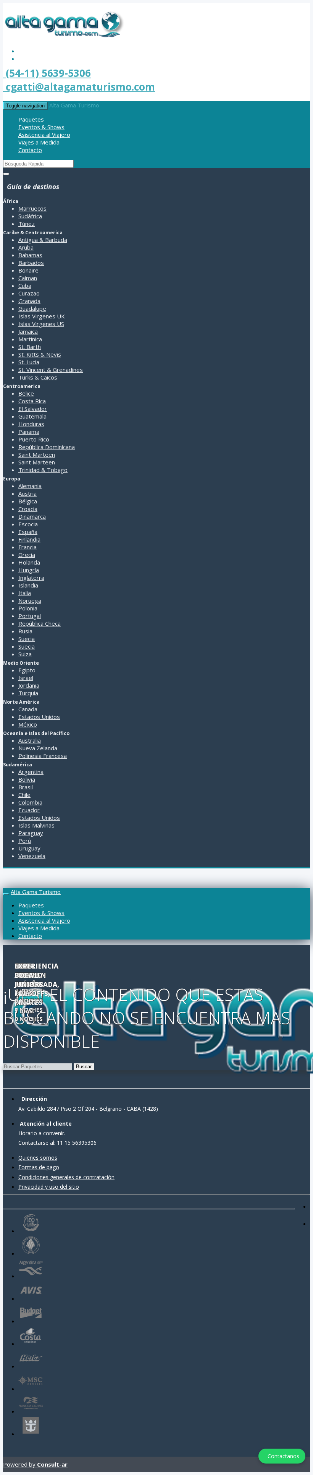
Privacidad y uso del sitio (48, 1186)
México (27, 724)
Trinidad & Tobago (43, 470)
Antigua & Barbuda (42, 239)
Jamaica (28, 331)
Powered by (35, 1464)
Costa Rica (32, 401)
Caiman (27, 278)
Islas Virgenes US (41, 324)
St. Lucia (28, 362)
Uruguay (29, 848)
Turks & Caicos (37, 377)
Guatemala (32, 416)
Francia (27, 547)
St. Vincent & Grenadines (50, 369)
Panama (28, 431)
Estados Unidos (39, 716)
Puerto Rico (33, 439)
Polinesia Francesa (42, 755)
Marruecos (32, 208)
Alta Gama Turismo (74, 105)
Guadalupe (32, 308)
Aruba (26, 247)
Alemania (30, 486)
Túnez (26, 223)
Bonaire (28, 270)
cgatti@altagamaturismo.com (79, 87)
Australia (29, 740)
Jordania (28, 685)
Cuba (24, 285)
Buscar (84, 1066)
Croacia (27, 509)
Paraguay (30, 833)
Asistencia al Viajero (44, 134)
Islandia (28, 585)
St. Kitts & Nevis (39, 354)
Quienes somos (37, 1157)
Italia (24, 593)
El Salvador (32, 408)
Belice (26, 393)
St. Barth (29, 346)
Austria (27, 493)
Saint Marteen (36, 454)
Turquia (28, 693)
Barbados (31, 262)
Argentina (31, 772)
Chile (24, 794)
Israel (25, 678)
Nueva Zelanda (37, 748)
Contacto (30, 150)
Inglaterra (31, 577)
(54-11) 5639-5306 (47, 73)
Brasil (25, 787)
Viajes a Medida (39, 142)
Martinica (30, 339)
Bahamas (30, 255)
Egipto (26, 670)
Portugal (29, 616)
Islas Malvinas (36, 825)
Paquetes (31, 119)
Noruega (29, 600)
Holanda (29, 562)
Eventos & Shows (41, 127)
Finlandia (29, 539)
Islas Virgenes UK (41, 316)
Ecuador (29, 810)
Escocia (28, 524)
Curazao (29, 293)
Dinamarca (32, 516)
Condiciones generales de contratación (66, 1177)
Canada (27, 709)
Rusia (25, 631)
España (27, 531)
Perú (24, 840)
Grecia (26, 554)
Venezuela (31, 856)
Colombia (30, 802)
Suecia (26, 639)
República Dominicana (46, 447)
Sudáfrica (30, 216)
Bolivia (26, 779)
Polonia (27, 608)
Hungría (28, 570)
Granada (29, 301)
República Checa (39, 623)
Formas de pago (38, 1167)
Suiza (25, 654)
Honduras (31, 424)
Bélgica (27, 501)
